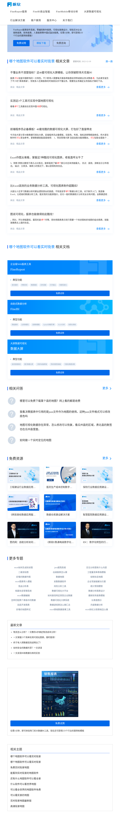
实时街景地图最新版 (20, 800)
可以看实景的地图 (19, 795)
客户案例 (36, 20)
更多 (105, 388)
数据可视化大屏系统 (60, 600)
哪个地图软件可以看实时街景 (25, 756)
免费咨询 (61, 43)
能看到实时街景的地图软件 (24, 773)
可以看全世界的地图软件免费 (25, 789)
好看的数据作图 (23, 577)
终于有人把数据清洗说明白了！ (27, 643)
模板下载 (41, 43)
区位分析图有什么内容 (96, 567)
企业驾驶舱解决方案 (96, 581)
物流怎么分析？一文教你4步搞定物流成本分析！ (35, 632)
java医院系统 (60, 567)
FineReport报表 (18, 11)
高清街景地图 (17, 806)
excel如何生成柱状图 (23, 567)
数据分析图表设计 (96, 591)
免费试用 (21, 43)
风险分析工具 (60, 586)
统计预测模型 (96, 586)
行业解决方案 (17, 20)
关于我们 (68, 20)
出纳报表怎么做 (60, 572)
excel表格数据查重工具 (60, 609)
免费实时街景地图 (19, 767)
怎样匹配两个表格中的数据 (23, 600)
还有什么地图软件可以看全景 (25, 778)
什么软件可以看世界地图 (23, 784)
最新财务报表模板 (96, 595)
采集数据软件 (60, 581)
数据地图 (60, 577)
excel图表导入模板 (23, 581)
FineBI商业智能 (41, 11)
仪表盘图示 (96, 600)
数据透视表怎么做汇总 (60, 605)
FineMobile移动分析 (67, 11)
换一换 (109, 61)
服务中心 (52, 20)
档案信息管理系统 (23, 591)
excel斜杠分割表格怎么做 (96, 609)
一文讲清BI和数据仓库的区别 (26, 653)
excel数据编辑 (23, 595)
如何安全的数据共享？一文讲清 (27, 648)
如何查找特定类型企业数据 (60, 595)
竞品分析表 (23, 586)
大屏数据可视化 (92, 11)
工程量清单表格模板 (96, 572)
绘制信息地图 (96, 577)
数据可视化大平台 (60, 591)
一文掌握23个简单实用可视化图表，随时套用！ (34, 637)
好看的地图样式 (23, 609)
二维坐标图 (23, 572)
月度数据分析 (96, 605)
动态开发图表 (23, 605)
